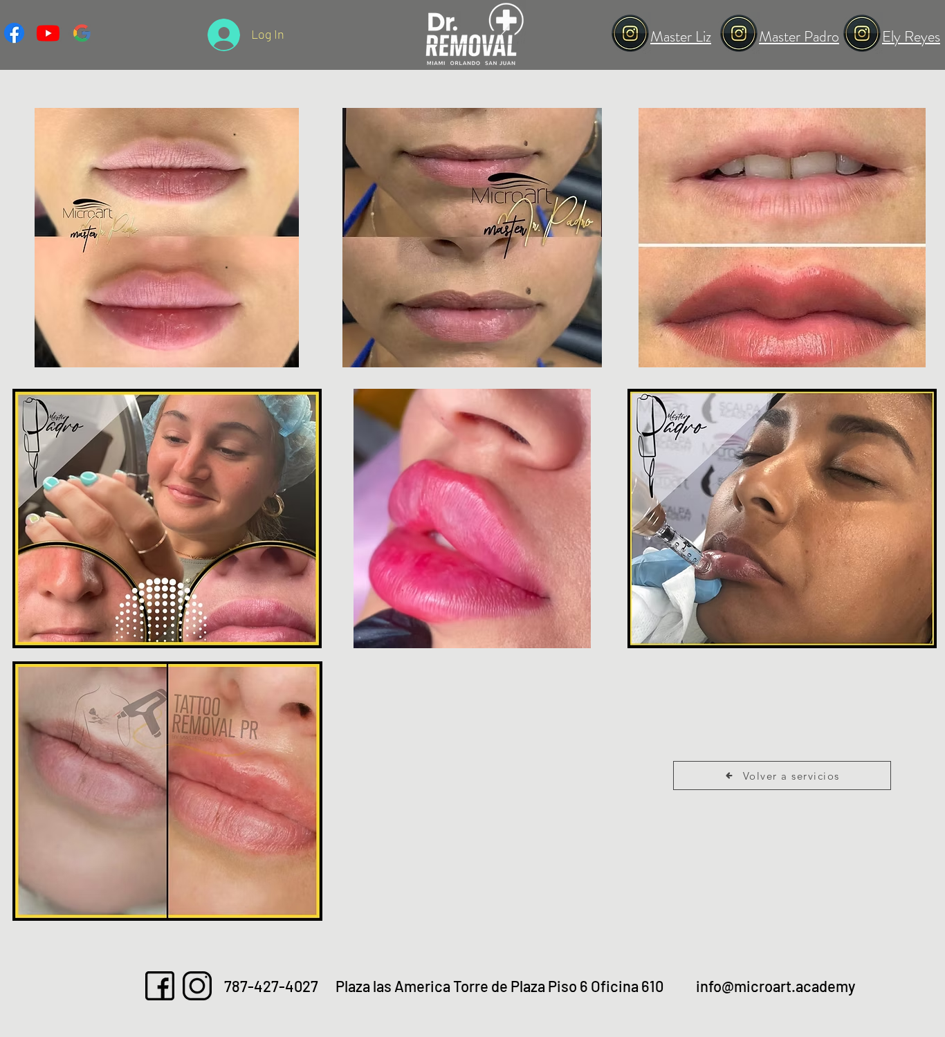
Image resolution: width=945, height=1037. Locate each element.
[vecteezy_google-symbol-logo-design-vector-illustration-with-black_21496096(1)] (81, 32)
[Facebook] (14, 32)
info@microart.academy (775, 986)
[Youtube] (48, 32)
